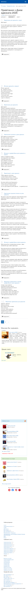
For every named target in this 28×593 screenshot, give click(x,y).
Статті (5, 525)
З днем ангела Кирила (8, 552)
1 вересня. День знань (8, 578)
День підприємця (7, 581)
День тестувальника (7, 585)
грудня (3, 15)
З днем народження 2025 (9, 559)
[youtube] (9, 490)
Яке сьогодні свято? (6, 483)
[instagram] (16, 490)
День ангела (6, 529)
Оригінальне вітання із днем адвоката (14, 134)
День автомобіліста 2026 (12, 475)
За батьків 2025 (7, 562)
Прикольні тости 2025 (8, 570)
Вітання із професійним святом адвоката (15, 242)
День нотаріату (7, 579)
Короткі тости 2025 (7, 567)
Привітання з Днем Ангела (13, 470)
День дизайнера (7, 586)
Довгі (5, 536)
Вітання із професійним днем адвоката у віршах (14, 153)
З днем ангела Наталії (12, 462)
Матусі (5, 537)
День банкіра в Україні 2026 (13, 479)
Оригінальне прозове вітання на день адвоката (14, 193)
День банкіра (6, 530)
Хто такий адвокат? (9, 352)
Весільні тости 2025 (7, 558)
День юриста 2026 (13, 332)
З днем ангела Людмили (8, 550)
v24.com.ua (3, 1)
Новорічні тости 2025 (8, 568)
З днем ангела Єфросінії (8, 548)
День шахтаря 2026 (11, 441)
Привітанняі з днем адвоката (11, 173)
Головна (4, 6)
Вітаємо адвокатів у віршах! (11, 86)
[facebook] (13, 490)
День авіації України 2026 (12, 435)
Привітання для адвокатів (11, 105)
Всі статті (4, 360)
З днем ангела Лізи (7, 543)
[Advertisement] (14, 70)
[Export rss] (25, 421)
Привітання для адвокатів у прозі (13, 20)
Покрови (5, 553)
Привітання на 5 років (12, 466)
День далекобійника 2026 (12, 431)
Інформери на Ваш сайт (7, 453)
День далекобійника (7, 574)
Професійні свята (11, 6)
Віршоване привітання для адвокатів (15, 301)
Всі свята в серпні (6, 451)
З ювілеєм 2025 (7, 561)
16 (11, 16)
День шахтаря (6, 577)
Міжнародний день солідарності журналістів (12, 583)
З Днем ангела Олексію (8, 551)
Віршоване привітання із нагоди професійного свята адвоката (12, 282)
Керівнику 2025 (7, 566)
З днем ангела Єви (11, 425)
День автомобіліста (7, 531)
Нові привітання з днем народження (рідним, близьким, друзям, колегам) (14, 535)
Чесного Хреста (7, 547)
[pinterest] (19, 490)
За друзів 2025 (6, 563)
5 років (5, 527)
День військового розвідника (9, 582)
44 (18, 16)
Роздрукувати (6, 54)
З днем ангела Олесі (8, 546)
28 (3, 16)
